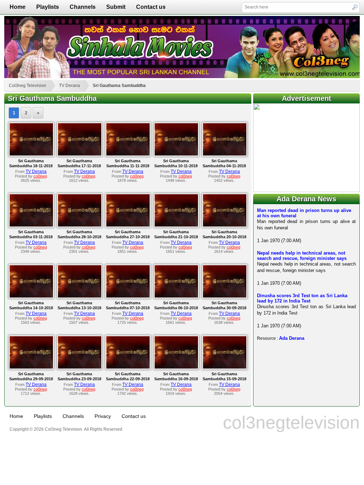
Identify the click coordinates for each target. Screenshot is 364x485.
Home (18, 7)
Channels (83, 7)
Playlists (47, 7)
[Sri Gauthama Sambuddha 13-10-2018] (79, 296)
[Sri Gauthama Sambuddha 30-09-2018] (224, 296)
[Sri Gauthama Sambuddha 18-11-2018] (31, 154)
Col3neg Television (27, 85)
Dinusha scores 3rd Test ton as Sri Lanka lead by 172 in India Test (302, 298)
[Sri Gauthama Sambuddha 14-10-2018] (31, 296)
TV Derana (69, 85)
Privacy (103, 416)
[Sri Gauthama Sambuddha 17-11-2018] (79, 154)
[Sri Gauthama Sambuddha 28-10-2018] (79, 225)
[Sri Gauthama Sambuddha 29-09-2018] (31, 367)
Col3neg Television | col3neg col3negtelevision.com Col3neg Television (182, 47)
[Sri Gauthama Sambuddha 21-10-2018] (176, 225)
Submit (115, 7)
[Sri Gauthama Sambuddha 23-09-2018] (79, 367)
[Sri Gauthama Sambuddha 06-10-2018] (176, 296)
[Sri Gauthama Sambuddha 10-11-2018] (176, 154)
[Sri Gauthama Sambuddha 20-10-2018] (224, 225)
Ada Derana (291, 338)
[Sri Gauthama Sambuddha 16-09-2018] (176, 367)
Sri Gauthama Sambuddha (119, 85)
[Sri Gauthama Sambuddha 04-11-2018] (224, 154)
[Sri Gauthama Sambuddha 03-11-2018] (31, 225)
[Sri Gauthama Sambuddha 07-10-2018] (128, 296)
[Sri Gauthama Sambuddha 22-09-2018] (128, 367)
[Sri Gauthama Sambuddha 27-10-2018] (128, 225)
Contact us (151, 7)
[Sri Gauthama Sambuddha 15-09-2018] (224, 367)
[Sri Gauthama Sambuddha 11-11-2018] (128, 154)
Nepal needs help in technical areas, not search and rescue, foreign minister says (302, 255)
